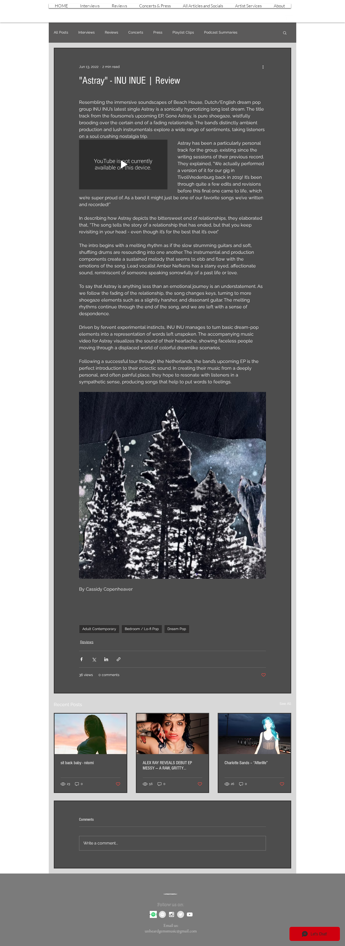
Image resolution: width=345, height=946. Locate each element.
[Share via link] (118, 659)
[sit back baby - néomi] (91, 734)
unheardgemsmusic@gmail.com (171, 931)
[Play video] (123, 164)
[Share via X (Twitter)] (93, 659)
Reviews (111, 32)
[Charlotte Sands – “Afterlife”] (254, 734)
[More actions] (263, 67)
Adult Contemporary (99, 629)
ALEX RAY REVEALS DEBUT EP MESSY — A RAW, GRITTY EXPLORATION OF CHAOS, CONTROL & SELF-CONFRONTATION (171, 765)
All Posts (61, 32)
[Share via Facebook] (81, 659)
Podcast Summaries (220, 32)
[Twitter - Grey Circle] (180, 914)
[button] (284, 33)
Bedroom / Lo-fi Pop (142, 629)
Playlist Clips (183, 32)
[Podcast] (153, 914)
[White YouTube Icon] (288, 18)
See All (285, 704)
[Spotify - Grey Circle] (162, 914)
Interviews (86, 32)
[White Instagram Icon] (280, 18)
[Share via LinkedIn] (106, 659)
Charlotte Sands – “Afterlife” (246, 762)
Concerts (135, 32)
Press (157, 32)
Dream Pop (176, 629)
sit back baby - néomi (77, 762)
